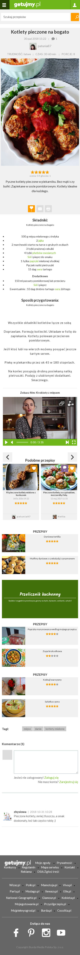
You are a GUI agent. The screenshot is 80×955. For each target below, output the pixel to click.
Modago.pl (32, 891)
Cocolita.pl (64, 910)
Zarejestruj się (68, 782)
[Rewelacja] (47, 171)
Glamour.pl (49, 897)
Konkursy (10, 867)
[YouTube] (62, 931)
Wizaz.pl (14, 885)
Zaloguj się (51, 777)
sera (39, 269)
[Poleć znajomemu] (40, 208)
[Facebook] (17, 931)
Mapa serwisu (50, 867)
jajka (41, 240)
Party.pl (15, 891)
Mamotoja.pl (49, 885)
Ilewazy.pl (51, 891)
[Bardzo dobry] (44, 171)
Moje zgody (42, 863)
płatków (37, 252)
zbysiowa (20, 811)
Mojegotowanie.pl (26, 904)
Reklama (26, 871)
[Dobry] (40, 171)
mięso (27, 728)
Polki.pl (30, 885)
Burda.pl (46, 910)
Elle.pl (67, 891)
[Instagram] (47, 931)
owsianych (49, 252)
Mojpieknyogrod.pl (23, 910)
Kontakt (69, 867)
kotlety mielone (55, 728)
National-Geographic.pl (21, 897)
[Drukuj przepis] (48, 208)
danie (38, 728)
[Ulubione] (33, 468)
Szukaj (75, 17)
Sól (29, 257)
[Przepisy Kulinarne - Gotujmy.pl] (27, 4)
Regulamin (28, 867)
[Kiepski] (32, 171)
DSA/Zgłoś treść (48, 871)
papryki (34, 261)
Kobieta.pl (68, 897)
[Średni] (36, 171)
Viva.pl (67, 885)
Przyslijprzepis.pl (55, 904)
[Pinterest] (32, 931)
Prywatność (64, 863)
